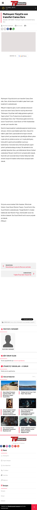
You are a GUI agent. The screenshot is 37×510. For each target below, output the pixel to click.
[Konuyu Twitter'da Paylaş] (10, 29)
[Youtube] (12, 446)
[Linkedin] (10, 446)
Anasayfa (5, 19)
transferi (27, 322)
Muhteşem (19, 322)
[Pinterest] (15, 446)
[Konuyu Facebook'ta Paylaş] (8, 29)
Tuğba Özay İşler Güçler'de (22, 275)
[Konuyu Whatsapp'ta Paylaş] (13, 29)
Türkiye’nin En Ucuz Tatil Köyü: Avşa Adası (28, 392)
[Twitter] (4, 446)
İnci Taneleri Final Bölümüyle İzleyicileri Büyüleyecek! (9, 429)
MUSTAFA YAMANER (8, 25)
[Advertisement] (18, 76)
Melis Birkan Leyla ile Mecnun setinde (18, 267)
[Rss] (18, 446)
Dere (15, 322)
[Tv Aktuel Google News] (19, 57)
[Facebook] (1, 446)
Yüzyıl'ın (32, 322)
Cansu (12, 322)
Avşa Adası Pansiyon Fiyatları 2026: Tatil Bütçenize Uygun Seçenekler (9, 394)
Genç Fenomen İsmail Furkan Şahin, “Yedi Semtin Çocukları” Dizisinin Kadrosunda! (9, 412)
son (24, 322)
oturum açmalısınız (19, 360)
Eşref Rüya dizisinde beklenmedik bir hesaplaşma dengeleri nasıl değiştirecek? (27, 412)
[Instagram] (7, 446)
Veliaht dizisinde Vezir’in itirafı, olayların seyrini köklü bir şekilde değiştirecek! (28, 430)
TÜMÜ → (34, 376)
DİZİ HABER (11, 19)
